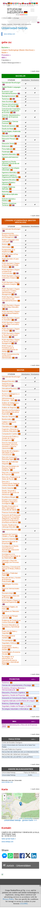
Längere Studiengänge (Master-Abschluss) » (18, 50)
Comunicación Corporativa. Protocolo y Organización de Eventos (11, 110)
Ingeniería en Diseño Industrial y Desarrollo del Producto (10, 163)
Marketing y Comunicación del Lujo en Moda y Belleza (11, 568)
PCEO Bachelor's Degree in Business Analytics (11, 283)
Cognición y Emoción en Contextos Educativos (10, 430)
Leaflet (20, 818)
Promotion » (6, 55)
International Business (9, 388)
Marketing (5, 191)
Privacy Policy (8, 899)
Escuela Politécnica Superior (12, 749)
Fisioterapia (6, 152)
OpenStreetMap (28, 818)
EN (4, 5)
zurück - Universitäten (17, 865)
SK (27, 5)
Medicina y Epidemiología (11, 703)
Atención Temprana (8, 416)
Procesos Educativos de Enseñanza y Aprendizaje (10, 626)
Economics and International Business (9, 92)
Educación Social (8, 143)
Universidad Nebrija (8, 772)
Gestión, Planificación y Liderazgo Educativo (10, 526)
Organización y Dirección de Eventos (10, 596)
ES (11, 5)
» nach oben (34, 71)
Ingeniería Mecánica (9, 180)
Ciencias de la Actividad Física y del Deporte (10, 105)
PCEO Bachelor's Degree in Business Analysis (11, 277)
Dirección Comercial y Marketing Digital (9, 458)
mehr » (33, 679)
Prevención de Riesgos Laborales (10, 617)
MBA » (4, 58)
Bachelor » (6, 47)
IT (18, 5)
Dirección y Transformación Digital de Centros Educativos (10, 483)
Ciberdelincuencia (8, 426)
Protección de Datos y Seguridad (9, 632)
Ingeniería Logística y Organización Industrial (10, 176)
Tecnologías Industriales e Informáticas (15, 709)
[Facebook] (22, 857)
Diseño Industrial (7, 488)
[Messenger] (4, 857)
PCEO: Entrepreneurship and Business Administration (10, 356)
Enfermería (6, 146)
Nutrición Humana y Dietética (9, 199)
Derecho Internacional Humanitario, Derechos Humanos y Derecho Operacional (10, 445)
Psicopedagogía (7, 640)
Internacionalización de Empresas (10, 542)
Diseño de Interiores (9, 126)
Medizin (4, 244)
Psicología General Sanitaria (8, 636)
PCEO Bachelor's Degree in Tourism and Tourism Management (11, 341)
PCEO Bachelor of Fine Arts (10, 255)
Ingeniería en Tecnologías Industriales (10, 169)
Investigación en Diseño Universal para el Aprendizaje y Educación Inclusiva (10, 548)
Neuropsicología (7, 593)
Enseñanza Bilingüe (8, 497)
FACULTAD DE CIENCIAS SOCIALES (15, 754)
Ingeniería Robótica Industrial (8, 183)
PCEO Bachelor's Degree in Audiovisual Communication (11, 271)
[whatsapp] (10, 857)
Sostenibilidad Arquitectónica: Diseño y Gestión (10, 647)
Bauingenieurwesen (8, 96)
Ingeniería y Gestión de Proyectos (14, 695)
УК (32, 5)
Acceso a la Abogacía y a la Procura (10, 395)
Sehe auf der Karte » (9, 839)
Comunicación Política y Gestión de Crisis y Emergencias (10, 438)
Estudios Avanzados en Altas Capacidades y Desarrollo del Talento (10, 508)
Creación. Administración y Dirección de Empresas (11, 116)
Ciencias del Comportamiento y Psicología (16, 685)
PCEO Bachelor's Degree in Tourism (11, 329)
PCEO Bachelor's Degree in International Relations (11, 312)
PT (23, 5)
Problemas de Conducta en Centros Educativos (11, 621)
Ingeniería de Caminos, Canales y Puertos (10, 535)
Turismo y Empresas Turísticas (9, 204)
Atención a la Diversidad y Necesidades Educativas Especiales (11, 412)
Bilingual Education (8, 381)
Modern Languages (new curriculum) (10, 240)
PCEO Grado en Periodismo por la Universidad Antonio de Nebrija (10, 348)
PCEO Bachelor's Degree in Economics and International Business (11, 298)
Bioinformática (7, 419)
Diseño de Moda (7, 129)
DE (9, 5)
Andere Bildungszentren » (11, 63)
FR (13, 5)
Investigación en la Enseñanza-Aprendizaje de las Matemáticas (11, 556)
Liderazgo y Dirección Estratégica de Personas (10, 561)
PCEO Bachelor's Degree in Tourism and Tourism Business (11, 335)
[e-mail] (16, 857)
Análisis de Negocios (9, 407)
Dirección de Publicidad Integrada (10, 462)
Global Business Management (7, 385)
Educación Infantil (8, 136)
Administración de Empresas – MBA (8, 399)
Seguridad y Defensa (9, 643)
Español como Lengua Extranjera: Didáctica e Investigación (9, 501)
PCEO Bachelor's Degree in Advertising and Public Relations (11, 265)
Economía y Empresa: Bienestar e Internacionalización (14, 689)
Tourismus (5, 99)
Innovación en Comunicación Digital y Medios (18, 698)
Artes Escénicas (7, 101)
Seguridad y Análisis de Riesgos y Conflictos (17, 706)
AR (34, 5)
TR (30, 5)
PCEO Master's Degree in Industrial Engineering (11, 601)
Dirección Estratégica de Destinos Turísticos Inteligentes (10, 468)
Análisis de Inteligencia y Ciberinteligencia (10, 404)
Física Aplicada (7, 149)
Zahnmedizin (6, 247)
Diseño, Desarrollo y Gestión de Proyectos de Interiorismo (10, 492)
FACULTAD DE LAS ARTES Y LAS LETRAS (17, 757)
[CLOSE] (24, 903)
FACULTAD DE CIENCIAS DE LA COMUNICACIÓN (20, 752)
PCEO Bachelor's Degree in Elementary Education (11, 306)
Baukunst (5, 391)
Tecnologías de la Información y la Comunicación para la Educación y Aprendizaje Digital (10, 660)
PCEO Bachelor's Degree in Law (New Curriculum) (11, 323)
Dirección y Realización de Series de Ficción (11, 478)
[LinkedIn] (33, 857)
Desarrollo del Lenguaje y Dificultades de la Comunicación (10, 452)
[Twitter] (28, 857)
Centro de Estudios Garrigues (12, 742)
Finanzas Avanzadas (9, 512)
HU (16, 5)
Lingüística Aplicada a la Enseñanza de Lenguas (18, 701)
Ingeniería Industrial (8, 539)
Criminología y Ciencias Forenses (10, 122)
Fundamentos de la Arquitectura (8, 250)
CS (6, 5)
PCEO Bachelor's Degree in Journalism (11, 319)
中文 (37, 5)
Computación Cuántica (10, 434)
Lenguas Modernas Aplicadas (8, 188)
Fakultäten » (6, 60)
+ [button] (4, 795)
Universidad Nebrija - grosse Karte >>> (20, 820)
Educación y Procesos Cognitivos (14, 692)
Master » (5, 52)
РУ (25, 5)
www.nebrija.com (9, 34)
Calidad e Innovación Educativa (9, 423)
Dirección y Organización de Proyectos (10, 473)
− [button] (4, 799)
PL (20, 5)
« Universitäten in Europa (10, 18)
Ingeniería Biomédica (9, 154)
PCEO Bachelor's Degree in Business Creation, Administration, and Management (11, 291)
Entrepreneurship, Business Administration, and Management (10, 235)
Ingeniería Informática (9, 172)
